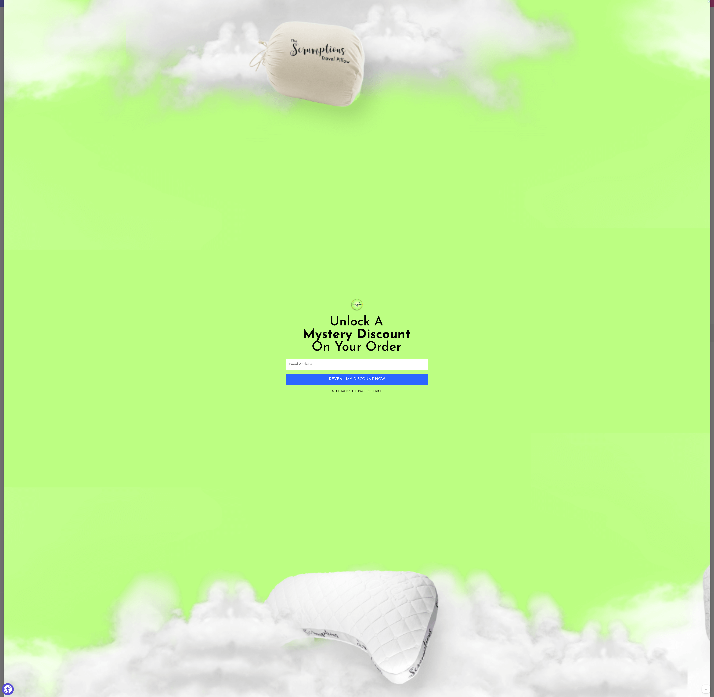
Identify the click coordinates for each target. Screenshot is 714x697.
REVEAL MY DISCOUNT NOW (357, 379)
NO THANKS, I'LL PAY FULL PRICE (357, 391)
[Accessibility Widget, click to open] (8, 689)
